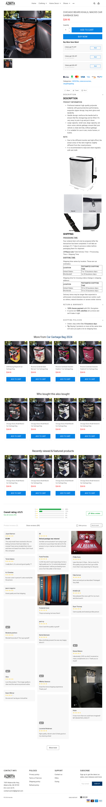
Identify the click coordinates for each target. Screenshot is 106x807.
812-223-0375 (9, 788)
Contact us (58, 774)
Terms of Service (35, 778)
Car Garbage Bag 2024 (59, 337)
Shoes (65, 3)
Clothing (42, 3)
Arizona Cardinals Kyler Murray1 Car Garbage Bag (39, 368)
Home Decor (54, 3)
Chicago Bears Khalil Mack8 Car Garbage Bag (64, 425)
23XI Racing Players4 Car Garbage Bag (14, 368)
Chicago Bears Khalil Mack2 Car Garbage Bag (40, 425)
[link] (7, 799)
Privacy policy (34, 774)
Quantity (66, 25)
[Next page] (103, 362)
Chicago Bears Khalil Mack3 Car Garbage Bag (15, 425)
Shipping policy (34, 782)
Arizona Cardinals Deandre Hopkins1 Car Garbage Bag (64, 368)
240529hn (75, 81)
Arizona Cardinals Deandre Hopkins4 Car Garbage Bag (89, 368)
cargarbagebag (68, 84)
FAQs (57, 778)
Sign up (97, 784)
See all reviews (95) (10, 515)
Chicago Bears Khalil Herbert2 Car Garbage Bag (89, 425)
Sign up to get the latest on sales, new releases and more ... (91, 777)
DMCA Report (73, 797)
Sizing (57, 782)
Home (34, 3)
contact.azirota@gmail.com (13, 791)
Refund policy (34, 785)
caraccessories (85, 81)
